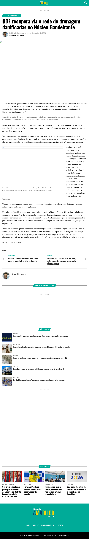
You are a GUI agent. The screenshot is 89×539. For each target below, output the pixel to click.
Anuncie (36, 525)
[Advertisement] (44, 310)
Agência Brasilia (15, 242)
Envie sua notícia (47, 525)
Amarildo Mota (18, 35)
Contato (60, 525)
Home (28, 525)
